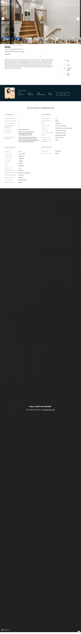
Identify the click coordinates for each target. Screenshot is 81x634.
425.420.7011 (31, 94)
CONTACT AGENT (63, 93)
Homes (61, 4)
